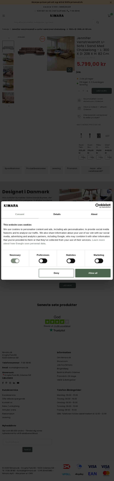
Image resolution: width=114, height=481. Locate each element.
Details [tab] (57, 214)
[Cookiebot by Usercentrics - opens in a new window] (98, 205)
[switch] (43, 260)
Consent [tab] (19, 214)
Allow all (92, 273)
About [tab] (94, 214)
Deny (56, 273)
